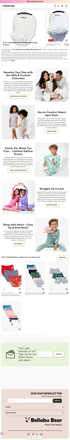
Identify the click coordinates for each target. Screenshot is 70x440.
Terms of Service (28, 430)
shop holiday (51, 205)
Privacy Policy (39, 430)
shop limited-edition (18, 170)
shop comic (52, 131)
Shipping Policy (50, 430)
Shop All (62, 257)
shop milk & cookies (18, 96)
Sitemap (59, 430)
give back (18, 244)
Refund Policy (17, 430)
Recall (10, 430)
